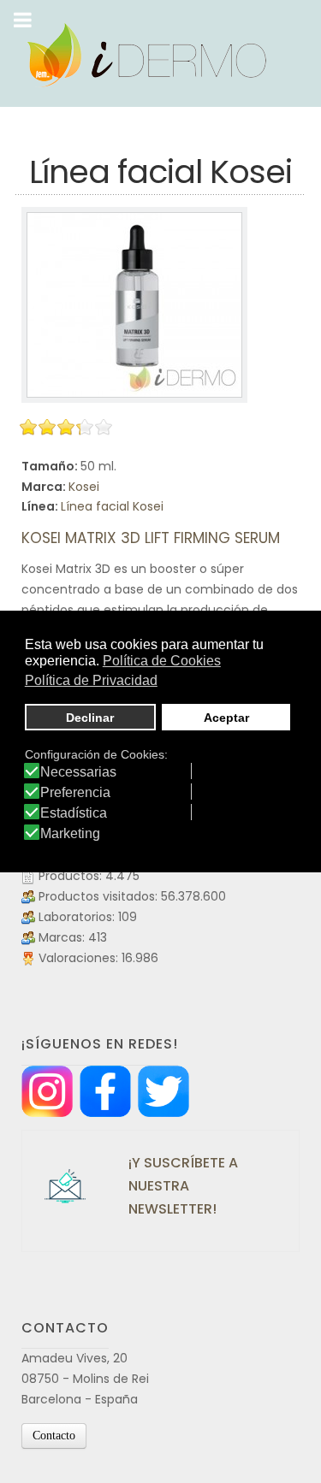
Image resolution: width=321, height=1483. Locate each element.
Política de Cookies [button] (162, 660)
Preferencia (75, 793)
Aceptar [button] (226, 717)
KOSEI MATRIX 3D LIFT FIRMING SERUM (150, 538)
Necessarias (78, 772)
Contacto (54, 1435)
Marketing (70, 834)
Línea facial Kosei (112, 506)
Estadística (73, 813)
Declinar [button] (90, 717)
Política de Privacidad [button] (91, 680)
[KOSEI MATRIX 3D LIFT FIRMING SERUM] (134, 305)
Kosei (83, 486)
